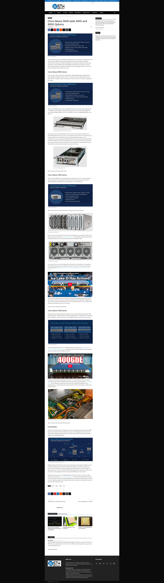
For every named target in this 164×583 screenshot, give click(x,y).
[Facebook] (49, 1)
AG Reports (101, 0)
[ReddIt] (61, 30)
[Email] (64, 30)
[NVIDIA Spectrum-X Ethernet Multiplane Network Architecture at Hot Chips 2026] (55, 521)
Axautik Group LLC (56, 581)
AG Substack (96, 0)
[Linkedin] (51, 1)
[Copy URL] (69, 30)
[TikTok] (55, 1)
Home (49, 16)
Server (58, 12)
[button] (114, 12)
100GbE (53, 485)
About (91, 0)
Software (94, 12)
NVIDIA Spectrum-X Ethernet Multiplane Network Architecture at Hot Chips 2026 (54, 528)
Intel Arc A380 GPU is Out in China (85, 501)
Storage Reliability (85, 0)
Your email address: (99, 27)
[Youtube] (59, 1)
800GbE (60, 485)
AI (54, 12)
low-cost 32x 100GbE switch (66, 476)
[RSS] (53, 1)
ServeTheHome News (76, 0)
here (91, 576)
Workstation (86, 12)
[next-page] (50, 532)
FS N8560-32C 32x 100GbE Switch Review (56, 501)
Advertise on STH (69, 568)
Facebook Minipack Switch (68, 237)
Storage (71, 12)
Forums (51, 12)
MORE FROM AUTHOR (62, 513)
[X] (57, 1)
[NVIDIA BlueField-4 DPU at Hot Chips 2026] (70, 521)
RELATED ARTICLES (53, 513)
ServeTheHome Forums (112, 0)
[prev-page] (48, 532)
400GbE (56, 485)
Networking (78, 12)
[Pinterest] (55, 30)
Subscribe (105, 0)
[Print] (66, 30)
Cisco (64, 485)
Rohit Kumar (51, 26)
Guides (101, 12)
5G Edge (65, 12)
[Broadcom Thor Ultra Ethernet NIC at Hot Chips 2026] (85, 521)
